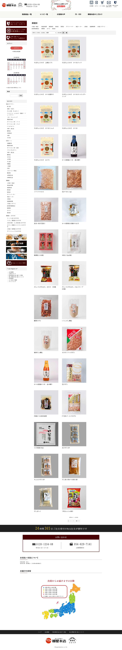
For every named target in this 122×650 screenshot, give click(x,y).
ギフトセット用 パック (13, 124)
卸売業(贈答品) (35, 28)
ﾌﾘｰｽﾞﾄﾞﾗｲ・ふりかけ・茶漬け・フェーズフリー (16, 114)
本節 (8, 135)
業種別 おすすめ (10, 215)
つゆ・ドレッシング (12, 117)
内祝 (8, 168)
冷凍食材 (9, 133)
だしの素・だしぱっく (13, 111)
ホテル (48, 28)
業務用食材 (10, 119)
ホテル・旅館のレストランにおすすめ (16, 226)
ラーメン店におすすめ (13, 218)
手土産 (9, 161)
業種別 (8, 180)
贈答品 (9, 130)
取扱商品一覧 (27, 14)
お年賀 (9, 159)
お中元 (9, 157)
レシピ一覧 (44, 14)
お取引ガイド (12, 273)
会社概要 (11, 272)
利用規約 (11, 278)
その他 (9, 137)
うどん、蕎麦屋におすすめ (14, 220)
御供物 (9, 172)
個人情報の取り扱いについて (16, 276)
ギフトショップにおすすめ (14, 231)
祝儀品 (9, 163)
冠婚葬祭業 (92, 26)
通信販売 (51, 26)
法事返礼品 (10, 177)
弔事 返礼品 (10, 128)
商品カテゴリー (10, 104)
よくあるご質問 (13, 280)
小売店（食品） (35, 26)
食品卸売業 (44, 26)
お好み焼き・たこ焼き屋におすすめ (16, 222)
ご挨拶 (9, 166)
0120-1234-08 (44, 544)
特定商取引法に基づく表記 (16, 275)
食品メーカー (79, 26)
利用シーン (9, 140)
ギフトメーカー (70, 26)
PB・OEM (78, 14)
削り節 (9, 106)
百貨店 (86, 26)
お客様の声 (61, 14)
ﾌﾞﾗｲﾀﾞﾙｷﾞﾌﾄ (10, 126)
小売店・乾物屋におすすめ (14, 228)
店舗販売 (9, 143)
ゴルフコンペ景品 (11, 170)
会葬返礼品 (10, 175)
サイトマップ (12, 281)
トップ (39, 632)
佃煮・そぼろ (10, 108)
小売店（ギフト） (101, 26)
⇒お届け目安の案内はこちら (13, 87)
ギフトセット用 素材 (13, 147)
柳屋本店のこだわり (95, 14)
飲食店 (57, 26)
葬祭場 (43, 28)
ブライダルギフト (11, 150)
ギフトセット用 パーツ (13, 121)
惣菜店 (62, 26)
